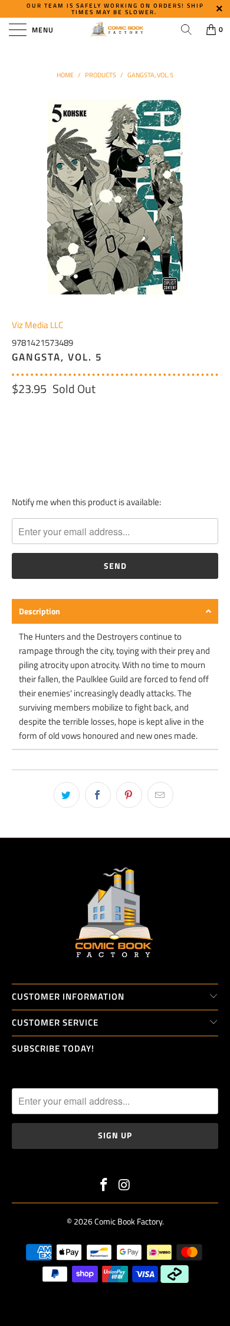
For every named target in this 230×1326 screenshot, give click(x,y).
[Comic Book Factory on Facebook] (104, 1186)
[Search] (186, 29)
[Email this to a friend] (160, 795)
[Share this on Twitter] (67, 795)
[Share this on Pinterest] (129, 795)
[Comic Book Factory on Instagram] (125, 1186)
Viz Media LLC (37, 325)
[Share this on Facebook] (98, 795)
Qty (18, 414)
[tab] (115, 611)
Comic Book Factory (128, 1221)
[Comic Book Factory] (115, 29)
